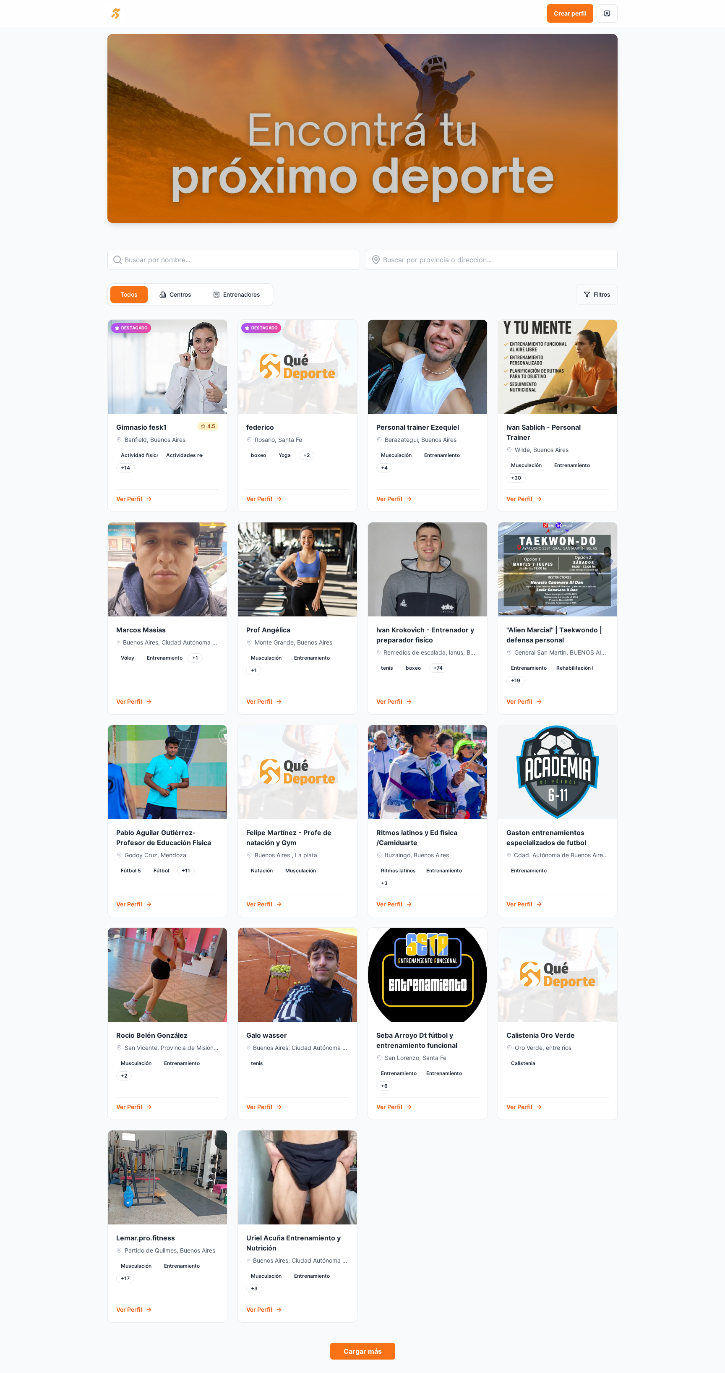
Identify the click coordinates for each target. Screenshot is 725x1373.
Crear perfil (570, 13)
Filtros (602, 294)
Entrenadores (241, 294)
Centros (180, 294)
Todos (129, 294)
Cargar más (363, 1351)
